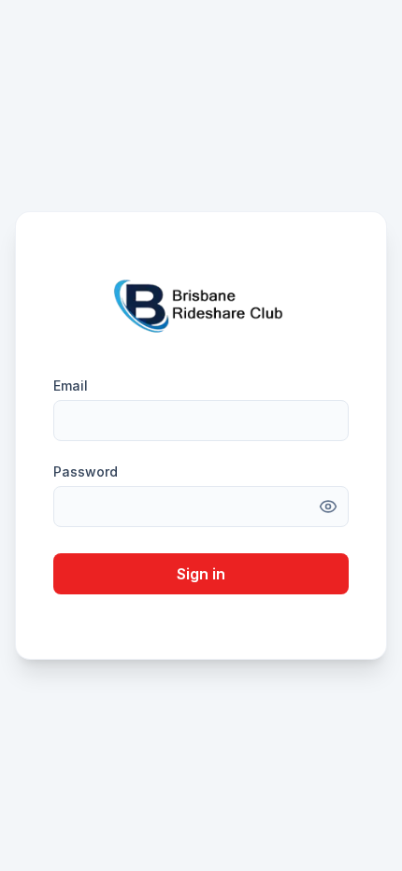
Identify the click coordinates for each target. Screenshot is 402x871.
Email (70, 385)
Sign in (201, 573)
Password (85, 471)
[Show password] (328, 506)
